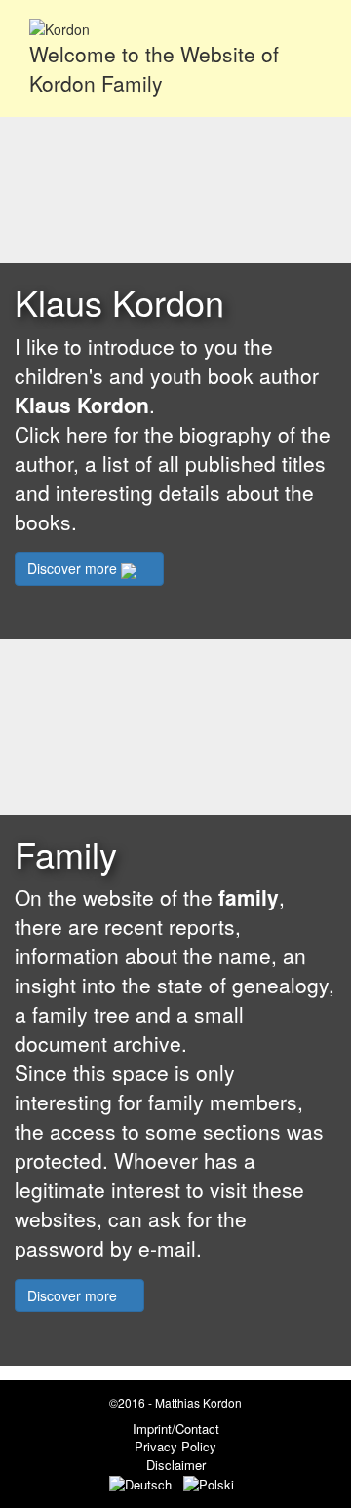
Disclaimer (176, 1464)
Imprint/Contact (176, 1428)
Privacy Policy (175, 1446)
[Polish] (212, 1482)
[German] (144, 1482)
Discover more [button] (74, 568)
